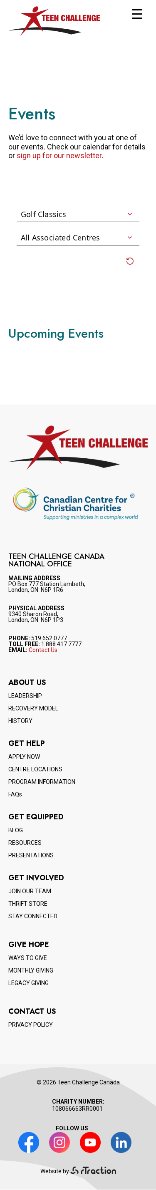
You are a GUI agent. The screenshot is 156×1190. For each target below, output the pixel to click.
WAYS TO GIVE (27, 958)
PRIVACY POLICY (30, 1024)
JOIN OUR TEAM (29, 891)
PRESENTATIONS (31, 855)
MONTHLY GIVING (30, 970)
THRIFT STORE (27, 903)
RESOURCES (25, 842)
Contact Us (43, 650)
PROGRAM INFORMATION (41, 781)
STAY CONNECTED (32, 916)
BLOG (15, 830)
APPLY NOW (24, 756)
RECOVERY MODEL (33, 708)
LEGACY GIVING (28, 983)
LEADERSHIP (25, 695)
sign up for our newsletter (59, 155)
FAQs (15, 794)
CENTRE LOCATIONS (35, 769)
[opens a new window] (93, 1171)
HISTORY (20, 721)
